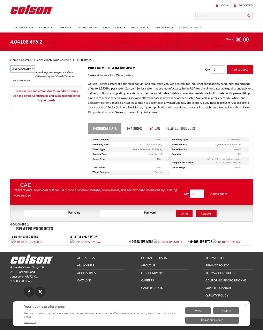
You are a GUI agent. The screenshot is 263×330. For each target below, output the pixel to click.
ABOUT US (148, 265)
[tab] (104, 128)
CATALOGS (84, 280)
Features (134, 128)
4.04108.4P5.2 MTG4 (25, 236)
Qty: (208, 69)
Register (245, 5)
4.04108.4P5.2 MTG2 (83, 236)
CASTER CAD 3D (152, 287)
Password (150, 212)
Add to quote (240, 69)
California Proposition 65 (226, 280)
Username (74, 212)
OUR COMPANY (152, 273)
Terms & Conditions (220, 273)
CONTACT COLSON (154, 258)
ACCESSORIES (86, 273)
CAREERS (147, 280)
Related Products (180, 128)
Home (14, 60)
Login (224, 5)
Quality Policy (216, 295)
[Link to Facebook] (29, 292)
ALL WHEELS (85, 265)
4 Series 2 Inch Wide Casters (51, 60)
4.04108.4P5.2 (26, 42)
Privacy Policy (217, 265)
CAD (157, 128)
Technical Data (105, 128)
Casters (26, 60)
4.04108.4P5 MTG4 (141, 241)
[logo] (31, 10)
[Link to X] (40, 292)
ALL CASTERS (86, 258)
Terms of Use (215, 258)
